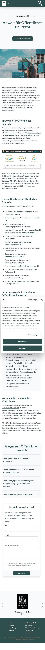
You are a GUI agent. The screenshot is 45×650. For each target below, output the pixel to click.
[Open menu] (4, 3)
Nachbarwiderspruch (13, 230)
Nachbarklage (33, 230)
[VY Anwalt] (40, 3)
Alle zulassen (22, 341)
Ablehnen (22, 348)
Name (6, 525)
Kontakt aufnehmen (22, 38)
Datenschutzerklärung (22, 565)
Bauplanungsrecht (12, 218)
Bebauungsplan (11, 135)
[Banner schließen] (42, 300)
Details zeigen (33, 335)
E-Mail (7, 535)
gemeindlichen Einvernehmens (25, 266)
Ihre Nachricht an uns (12, 546)
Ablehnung (13, 214)
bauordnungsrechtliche (11, 138)
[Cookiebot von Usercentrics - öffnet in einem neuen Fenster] (28, 300)
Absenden (21, 573)
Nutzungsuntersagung (13, 256)
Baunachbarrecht (28, 233)
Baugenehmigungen (24, 211)
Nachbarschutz (27, 135)
